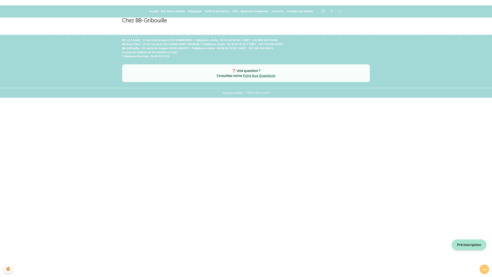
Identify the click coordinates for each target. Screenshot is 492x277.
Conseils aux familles (300, 11)
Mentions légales (233, 93)
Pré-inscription (469, 245)
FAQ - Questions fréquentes (250, 11)
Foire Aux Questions (259, 75)
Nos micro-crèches (173, 11)
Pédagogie (195, 11)
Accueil (153, 11)
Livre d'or (278, 11)
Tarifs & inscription (217, 11)
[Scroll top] (484, 269)
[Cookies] (8, 269)
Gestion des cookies (258, 93)
